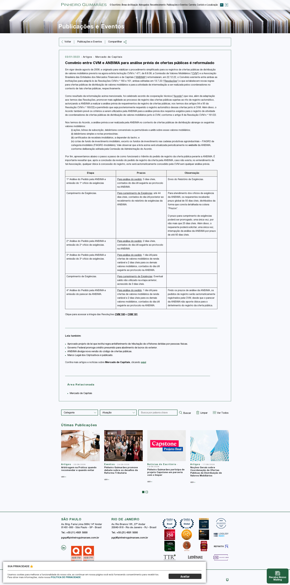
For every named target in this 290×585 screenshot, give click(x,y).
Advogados (144, 5)
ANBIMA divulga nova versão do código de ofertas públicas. (99, 352)
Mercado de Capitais (108, 57)
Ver (63, 477)
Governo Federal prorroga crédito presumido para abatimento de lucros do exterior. (112, 348)
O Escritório (115, 5)
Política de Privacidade (66, 578)
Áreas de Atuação (130, 5)
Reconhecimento (158, 5)
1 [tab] (143, 492)
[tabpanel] (80, 454)
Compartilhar (115, 42)
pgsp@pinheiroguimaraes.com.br (80, 538)
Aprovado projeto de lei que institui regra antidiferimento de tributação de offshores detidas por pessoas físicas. (127, 344)
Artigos (88, 57)
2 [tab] (147, 492)
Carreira (192, 5)
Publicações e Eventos (177, 5)
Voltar (67, 42)
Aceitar (185, 576)
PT (222, 5)
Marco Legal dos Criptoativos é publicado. (90, 355)
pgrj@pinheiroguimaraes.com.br (129, 538)
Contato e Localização (207, 5)
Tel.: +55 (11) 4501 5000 (74, 533)
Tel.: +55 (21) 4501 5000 (124, 533)
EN (226, 5)
